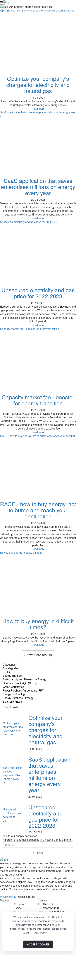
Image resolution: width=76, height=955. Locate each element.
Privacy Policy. (39, 932)
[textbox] (38, 887)
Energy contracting (14, 694)
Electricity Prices (12, 701)
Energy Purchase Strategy (18, 698)
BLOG (6, 672)
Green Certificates (13, 687)
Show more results (38, 654)
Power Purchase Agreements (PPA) (23, 690)
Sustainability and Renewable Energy (24, 679)
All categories (10, 668)
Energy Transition (13, 675)
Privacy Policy (8, 896)
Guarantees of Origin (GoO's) (20, 683)
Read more (38, 108)
